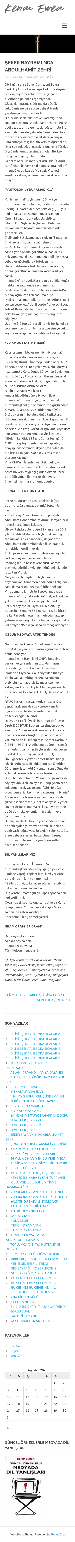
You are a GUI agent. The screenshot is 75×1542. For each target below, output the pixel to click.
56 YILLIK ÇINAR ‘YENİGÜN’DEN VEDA (38, 1158)
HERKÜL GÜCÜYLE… (25, 1168)
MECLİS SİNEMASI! (23, 1302)
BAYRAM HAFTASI (23, 1087)
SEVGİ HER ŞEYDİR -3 (25, 1120)
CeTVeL (15, 1346)
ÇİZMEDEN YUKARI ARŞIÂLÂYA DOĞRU (35, 995)
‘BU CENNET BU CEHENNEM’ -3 (33, 1282)
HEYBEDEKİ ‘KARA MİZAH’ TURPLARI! (37, 1177)
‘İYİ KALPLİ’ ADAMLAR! (27, 1091)
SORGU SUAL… (21, 1311)
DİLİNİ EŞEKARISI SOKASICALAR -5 (35, 1039)
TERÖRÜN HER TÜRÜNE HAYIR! (33, 1101)
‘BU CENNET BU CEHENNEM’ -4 (33, 1278)
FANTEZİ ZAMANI (23, 1316)
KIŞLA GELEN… (21, 1220)
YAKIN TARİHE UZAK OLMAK (31, 1321)
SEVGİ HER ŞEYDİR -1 (52, 1000)
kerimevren (35, 76)
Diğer (50, 76)
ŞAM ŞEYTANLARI (23, 1216)
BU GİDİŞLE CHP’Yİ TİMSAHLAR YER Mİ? (39, 1306)
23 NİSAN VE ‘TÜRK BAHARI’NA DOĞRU (39, 1115)
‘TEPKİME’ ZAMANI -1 (26, 1230)
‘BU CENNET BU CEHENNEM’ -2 (33, 1287)
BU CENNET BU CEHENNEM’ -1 (32, 1292)
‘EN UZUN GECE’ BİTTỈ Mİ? (29, 1206)
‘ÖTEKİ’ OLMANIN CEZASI (28, 1211)
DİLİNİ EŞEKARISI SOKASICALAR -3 (35, 1048)
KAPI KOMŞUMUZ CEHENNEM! (32, 1149)
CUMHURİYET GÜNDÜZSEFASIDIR (34, 1254)
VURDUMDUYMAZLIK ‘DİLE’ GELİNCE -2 (38, 1192)
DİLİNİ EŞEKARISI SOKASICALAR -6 (35, 1034)
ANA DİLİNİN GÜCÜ (24, 1297)
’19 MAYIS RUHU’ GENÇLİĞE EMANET (37, 1096)
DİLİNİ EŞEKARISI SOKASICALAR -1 (35, 1058)
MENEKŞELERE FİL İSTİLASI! (30, 1263)
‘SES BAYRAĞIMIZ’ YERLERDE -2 (33, 1268)
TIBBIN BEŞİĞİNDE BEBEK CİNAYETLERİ (38, 1259)
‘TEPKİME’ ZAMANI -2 (26, 1225)
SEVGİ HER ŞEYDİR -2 (25, 1125)
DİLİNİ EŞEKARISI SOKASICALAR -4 (35, 1044)
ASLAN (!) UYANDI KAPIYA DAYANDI (36, 1072)
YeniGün (16, 1355)
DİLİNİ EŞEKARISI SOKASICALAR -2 (35, 1053)
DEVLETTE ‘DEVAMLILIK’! (28, 1106)
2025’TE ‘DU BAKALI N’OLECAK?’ (34, 1201)
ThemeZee (57, 1534)
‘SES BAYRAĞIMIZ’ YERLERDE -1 (33, 1273)
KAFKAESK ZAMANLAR (27, 1110)
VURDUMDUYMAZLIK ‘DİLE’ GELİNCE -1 (38, 1196)
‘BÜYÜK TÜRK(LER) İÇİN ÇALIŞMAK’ (36, 1173)
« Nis (8, 1428)
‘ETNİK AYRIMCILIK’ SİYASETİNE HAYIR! (38, 1163)
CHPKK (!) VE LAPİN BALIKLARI (32, 1153)
